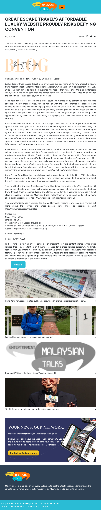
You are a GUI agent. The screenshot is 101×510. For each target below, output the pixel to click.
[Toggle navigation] (62, 7)
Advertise (32, 506)
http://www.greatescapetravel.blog (33, 144)
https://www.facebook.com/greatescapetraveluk (53, 198)
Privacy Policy (17, 506)
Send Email (16, 220)
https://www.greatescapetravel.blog (30, 228)
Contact (44, 506)
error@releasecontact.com (68, 249)
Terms (4, 506)
